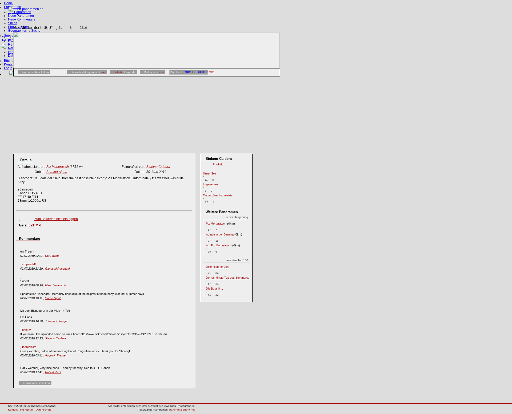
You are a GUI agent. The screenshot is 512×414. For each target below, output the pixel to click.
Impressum (26, 409)
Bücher (9, 61)
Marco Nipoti (53, 298)
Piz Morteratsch (216, 223)
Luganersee (210, 184)
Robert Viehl (53, 372)
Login (8, 68)
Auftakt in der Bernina (220, 234)
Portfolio (218, 164)
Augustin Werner (56, 355)
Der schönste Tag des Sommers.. (228, 277)
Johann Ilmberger (56, 321)
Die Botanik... (214, 288)
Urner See (209, 173)
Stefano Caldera (55, 338)
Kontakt (9, 64)
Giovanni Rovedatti (57, 268)
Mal (36, 225)
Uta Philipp (52, 255)
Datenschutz (43, 409)
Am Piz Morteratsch (218, 245)
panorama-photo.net (182, 409)
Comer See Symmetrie (217, 195)
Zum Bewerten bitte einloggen (56, 219)
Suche (12, 23)
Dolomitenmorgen (217, 266)
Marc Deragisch (55, 285)
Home (8, 3)
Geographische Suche (24, 31)
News (12, 48)
